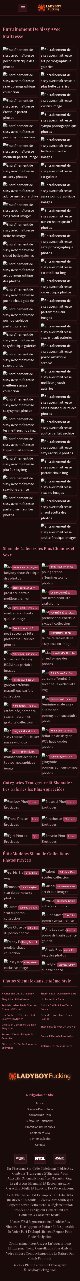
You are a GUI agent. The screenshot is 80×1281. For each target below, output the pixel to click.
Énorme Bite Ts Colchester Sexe (58, 993)
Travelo (71, 836)
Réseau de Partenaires (39, 1121)
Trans (35, 819)
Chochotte (70, 819)
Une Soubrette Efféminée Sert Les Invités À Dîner (18, 1016)
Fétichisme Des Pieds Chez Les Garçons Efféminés (19, 1007)
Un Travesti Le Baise (52, 999)
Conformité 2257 (40, 1133)
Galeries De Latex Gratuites (56, 1046)
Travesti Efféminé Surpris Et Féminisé (17, 1036)
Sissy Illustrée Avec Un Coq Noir (58, 1026)
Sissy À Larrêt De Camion (16, 999)
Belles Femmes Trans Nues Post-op (56, 1016)
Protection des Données (40, 1127)
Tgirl (35, 836)
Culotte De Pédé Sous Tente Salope (56, 1007)
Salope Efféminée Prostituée (57, 1036)
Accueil (40, 1103)
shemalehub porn (40, 1115)
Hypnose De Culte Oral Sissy (18, 993)
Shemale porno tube (40, 1109)
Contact (40, 1145)
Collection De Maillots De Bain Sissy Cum (19, 1026)
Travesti (71, 802)
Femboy (33, 802)
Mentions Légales (40, 1139)
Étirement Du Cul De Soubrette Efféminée (19, 1046)
